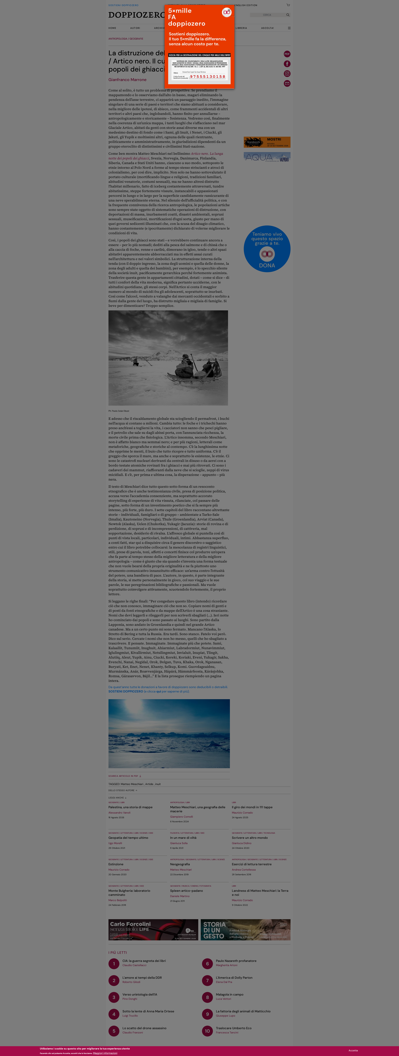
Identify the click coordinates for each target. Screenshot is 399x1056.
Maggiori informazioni (105, 1053)
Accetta (353, 1050)
